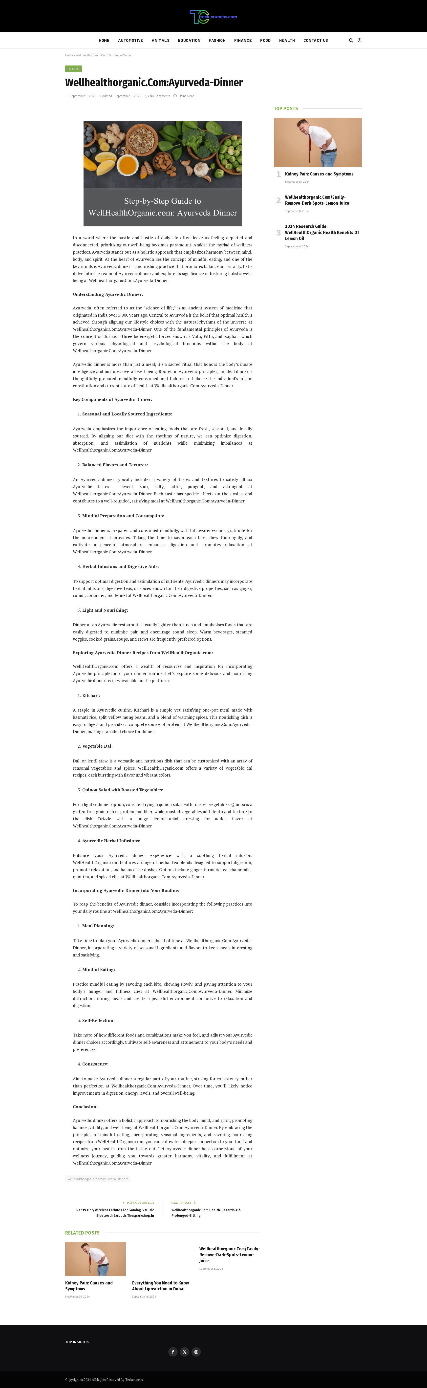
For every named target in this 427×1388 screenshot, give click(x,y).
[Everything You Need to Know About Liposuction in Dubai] (162, 1259)
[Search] (351, 40)
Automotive (130, 40)
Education (189, 40)
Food (265, 40)
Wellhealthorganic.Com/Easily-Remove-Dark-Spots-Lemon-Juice (229, 1255)
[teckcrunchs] (213, 16)
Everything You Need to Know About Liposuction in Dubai (160, 1286)
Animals (161, 40)
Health (287, 40)
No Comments (160, 96)
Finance (243, 40)
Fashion (217, 40)
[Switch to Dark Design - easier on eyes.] (359, 40)
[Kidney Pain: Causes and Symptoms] (95, 1259)
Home (104, 40)
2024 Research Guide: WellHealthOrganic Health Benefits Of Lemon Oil (322, 232)
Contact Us (315, 40)
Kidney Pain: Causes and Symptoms (89, 1286)
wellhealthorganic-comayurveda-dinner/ (98, 1179)
